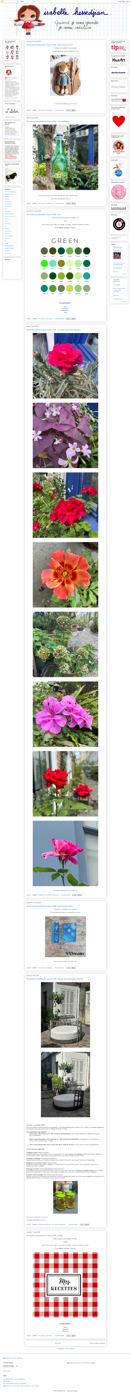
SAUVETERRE (8, 206)
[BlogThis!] (69, 110)
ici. (70, 199)
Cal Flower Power (9, 236)
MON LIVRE (8, 223)
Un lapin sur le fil (117, 299)
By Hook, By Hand (117, 250)
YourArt (6, 243)
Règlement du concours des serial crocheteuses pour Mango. (21, 1386)
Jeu (6, 226)
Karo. (75, 104)
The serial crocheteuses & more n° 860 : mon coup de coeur (49, 906)
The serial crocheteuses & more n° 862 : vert (43, 214)
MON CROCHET (8, 194)
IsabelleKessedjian (9, 248)
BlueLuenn (116, 295)
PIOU (6, 209)
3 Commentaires (73, 1224)
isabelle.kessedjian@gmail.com (12, 134)
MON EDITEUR (8, 201)
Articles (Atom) (69, 1348)
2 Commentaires (59, 968)
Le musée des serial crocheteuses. (116, 238)
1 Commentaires (59, 110)
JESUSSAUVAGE (117, 268)
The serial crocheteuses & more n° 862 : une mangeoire (47, 121)
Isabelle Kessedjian (12, 77)
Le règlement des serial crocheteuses (14, 1379)
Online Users (7, 1371)
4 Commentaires (59, 203)
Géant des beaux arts (44, 1224)
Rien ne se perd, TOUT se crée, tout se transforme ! (119, 290)
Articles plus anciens (97, 1343)
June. (77, 51)
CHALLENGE (8, 211)
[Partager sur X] (71, 110)
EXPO (6, 221)
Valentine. (78, 912)
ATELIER (41, 895)
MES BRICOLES (9, 204)
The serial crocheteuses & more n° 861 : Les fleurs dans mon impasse (53, 330)
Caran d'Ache (8, 231)
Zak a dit (115, 271)
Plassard (7, 238)
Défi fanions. (7, 1381)
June (65, 312)
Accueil (58, 1343)
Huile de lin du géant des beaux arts (37, 1217)
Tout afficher (124, 274)
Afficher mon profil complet (11, 97)
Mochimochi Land (117, 247)
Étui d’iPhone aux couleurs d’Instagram (14, 1383)
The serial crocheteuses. (45, 110)
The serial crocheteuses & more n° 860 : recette (44, 1236)
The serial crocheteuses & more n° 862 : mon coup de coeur (49, 45)
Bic (5, 240)
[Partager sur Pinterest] (75, 110)
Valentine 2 (65, 310)
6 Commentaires (59, 318)
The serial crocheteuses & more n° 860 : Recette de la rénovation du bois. (54, 979)
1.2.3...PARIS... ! (117, 285)
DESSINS (7, 196)
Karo (65, 306)
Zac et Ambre (8, 253)
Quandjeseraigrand (9, 213)
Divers (6, 218)
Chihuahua (7, 228)
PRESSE (7, 233)
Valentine (65, 308)
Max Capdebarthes (9, 245)
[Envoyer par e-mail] (67, 110)
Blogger (75, 1391)
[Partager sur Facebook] (73, 110)
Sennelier (7, 250)
